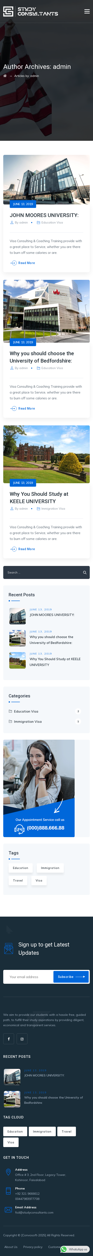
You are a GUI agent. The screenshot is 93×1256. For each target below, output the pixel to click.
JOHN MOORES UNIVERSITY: (44, 215)
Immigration (50, 868)
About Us (11, 1247)
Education (20, 868)
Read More (26, 263)
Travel (18, 880)
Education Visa (52, 222)
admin (23, 222)
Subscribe (66, 977)
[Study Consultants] (30, 11)
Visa (39, 880)
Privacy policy (32, 1247)
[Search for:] (46, 572)
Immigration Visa (53, 509)
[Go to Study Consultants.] (5, 76)
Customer (55, 1247)
